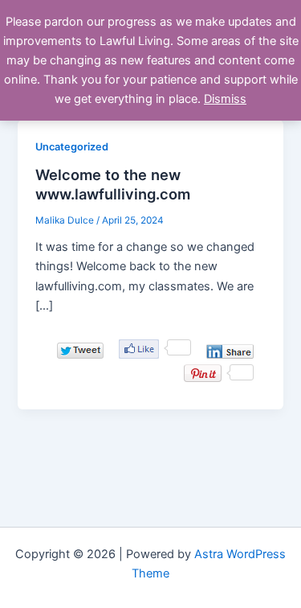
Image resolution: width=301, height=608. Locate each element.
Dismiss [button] (225, 99)
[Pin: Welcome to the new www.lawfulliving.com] (203, 373)
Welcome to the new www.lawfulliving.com (112, 184)
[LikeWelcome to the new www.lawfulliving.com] (139, 349)
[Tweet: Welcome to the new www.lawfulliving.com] (80, 350)
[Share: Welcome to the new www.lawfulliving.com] (230, 351)
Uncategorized (71, 147)
